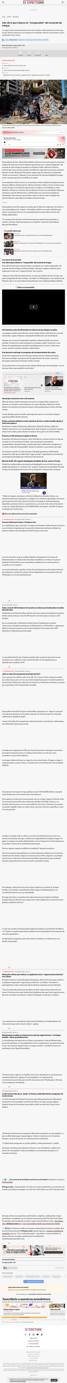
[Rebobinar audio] (57, 144)
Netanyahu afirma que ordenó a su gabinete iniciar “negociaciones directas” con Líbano (26, 75)
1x (63, 144)
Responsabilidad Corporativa (33, 1352)
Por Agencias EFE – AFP (9, 1262)
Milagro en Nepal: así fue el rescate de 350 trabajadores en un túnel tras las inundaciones (37, 243)
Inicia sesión (7, 1314)
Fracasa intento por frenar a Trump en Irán (14, 65)
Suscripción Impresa (33, 1341)
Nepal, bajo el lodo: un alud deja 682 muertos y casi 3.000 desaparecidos (33, 235)
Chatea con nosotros (34, 1346)
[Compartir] (6, 601)
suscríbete (14, 1314)
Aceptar (54, 1380)
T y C (17, 1322)
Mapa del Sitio (33, 1338)
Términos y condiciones (33, 1354)
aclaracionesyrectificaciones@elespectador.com (38, 1367)
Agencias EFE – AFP (19, 45)
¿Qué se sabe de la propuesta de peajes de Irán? (16, 70)
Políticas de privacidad (33, 1356)
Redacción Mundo (7, 45)
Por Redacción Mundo (8, 1259)
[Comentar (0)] (37, 52)
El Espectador (7, 1182)
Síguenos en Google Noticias (34, 1281)
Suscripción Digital (33, 1343)
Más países (17, 233)
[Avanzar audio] (60, 144)
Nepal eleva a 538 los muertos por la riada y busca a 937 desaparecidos (33, 251)
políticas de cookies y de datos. (18, 1381)
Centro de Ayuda (33, 1358)
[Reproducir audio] (5, 142)
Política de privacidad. (28, 1322)
